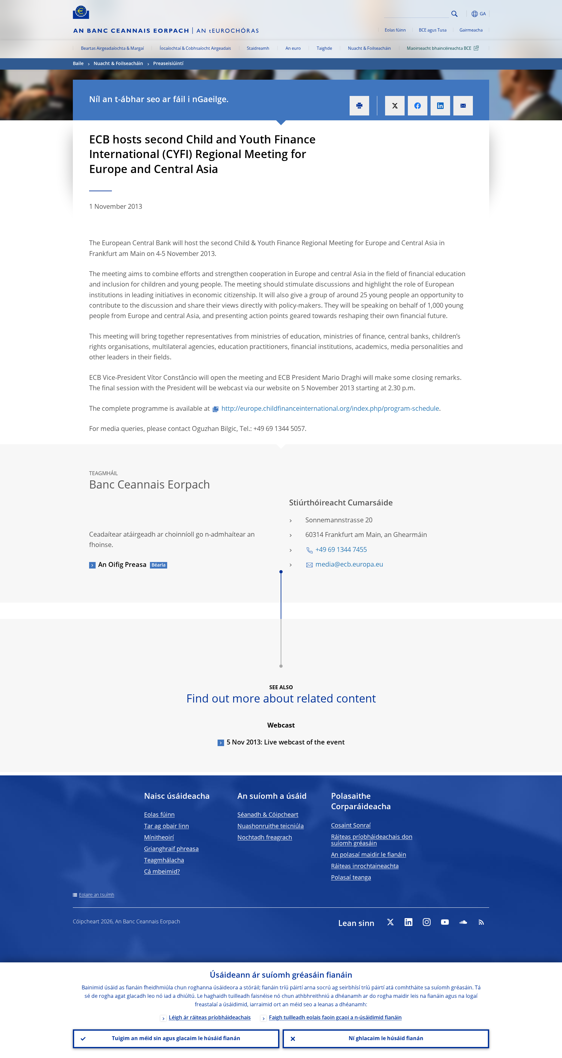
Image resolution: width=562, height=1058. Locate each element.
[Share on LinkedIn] (440, 105)
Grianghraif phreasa (171, 849)
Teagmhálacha (164, 861)
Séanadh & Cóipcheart (267, 815)
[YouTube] (445, 922)
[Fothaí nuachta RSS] (481, 922)
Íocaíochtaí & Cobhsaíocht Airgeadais (195, 49)
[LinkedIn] (408, 922)
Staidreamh (258, 49)
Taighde (324, 49)
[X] (390, 922)
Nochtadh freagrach (264, 838)
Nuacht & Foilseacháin (369, 49)
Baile (78, 63)
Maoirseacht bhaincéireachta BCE (439, 49)
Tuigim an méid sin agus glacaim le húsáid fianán (176, 1038)
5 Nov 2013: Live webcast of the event (286, 743)
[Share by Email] (463, 105)
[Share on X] (395, 105)
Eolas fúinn (395, 30)
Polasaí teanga (351, 878)
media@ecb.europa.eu (349, 565)
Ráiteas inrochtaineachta (365, 866)
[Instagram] (427, 922)
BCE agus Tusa (433, 30)
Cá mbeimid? (162, 872)
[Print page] (359, 105)
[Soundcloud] (463, 922)
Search (454, 14)
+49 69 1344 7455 (341, 550)
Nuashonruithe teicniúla (270, 826)
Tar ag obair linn (166, 826)
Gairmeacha (471, 30)
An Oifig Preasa (122, 565)
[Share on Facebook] (417, 105)
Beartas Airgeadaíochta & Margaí (112, 49)
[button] (466, 13)
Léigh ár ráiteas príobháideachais (210, 1018)
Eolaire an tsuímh (96, 895)
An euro (293, 49)
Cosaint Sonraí (351, 826)
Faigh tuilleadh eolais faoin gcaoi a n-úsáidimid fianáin (335, 1018)
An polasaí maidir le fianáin (368, 855)
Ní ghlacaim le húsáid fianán (386, 1038)
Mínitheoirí (159, 838)
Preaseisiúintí (168, 63)
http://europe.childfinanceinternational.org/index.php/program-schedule (330, 409)
